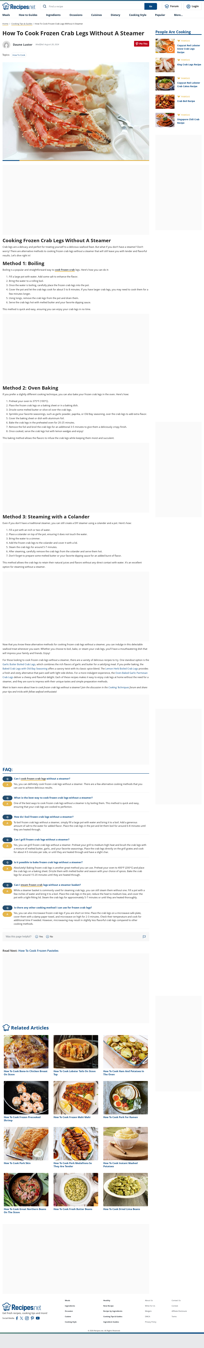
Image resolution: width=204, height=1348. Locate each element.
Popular (160, 15)
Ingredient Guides (111, 1322)
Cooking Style (71, 1322)
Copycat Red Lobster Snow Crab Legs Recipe (188, 49)
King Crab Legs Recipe (189, 64)
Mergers (148, 1311)
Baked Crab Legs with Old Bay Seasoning (25, 668)
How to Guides (28, 15)
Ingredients (53, 15)
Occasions (75, 15)
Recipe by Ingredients (112, 1311)
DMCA (147, 1316)
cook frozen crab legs (33, 778)
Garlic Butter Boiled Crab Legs (19, 664)
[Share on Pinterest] (141, 44)
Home (5, 23)
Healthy (106, 1300)
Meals (67, 1300)
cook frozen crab (65, 269)
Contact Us (176, 1300)
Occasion (69, 1311)
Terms (174, 1316)
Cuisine (68, 1316)
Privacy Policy (150, 1322)
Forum (174, 6)
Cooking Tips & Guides (21, 23)
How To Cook (18, 55)
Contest (175, 1306)
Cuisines (96, 15)
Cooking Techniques (118, 687)
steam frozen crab (32, 884)
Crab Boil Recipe (186, 101)
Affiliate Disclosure (179, 1311)
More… (178, 15)
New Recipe (108, 1306)
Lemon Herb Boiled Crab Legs (121, 668)
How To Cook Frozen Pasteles (38, 951)
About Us (149, 1300)
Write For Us (150, 1306)
